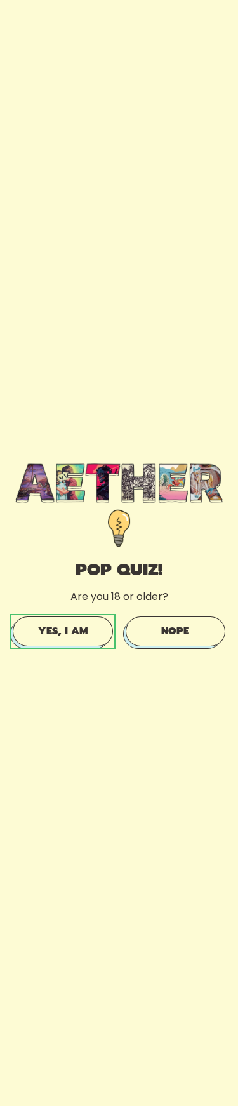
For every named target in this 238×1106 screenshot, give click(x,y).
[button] (63, 631)
